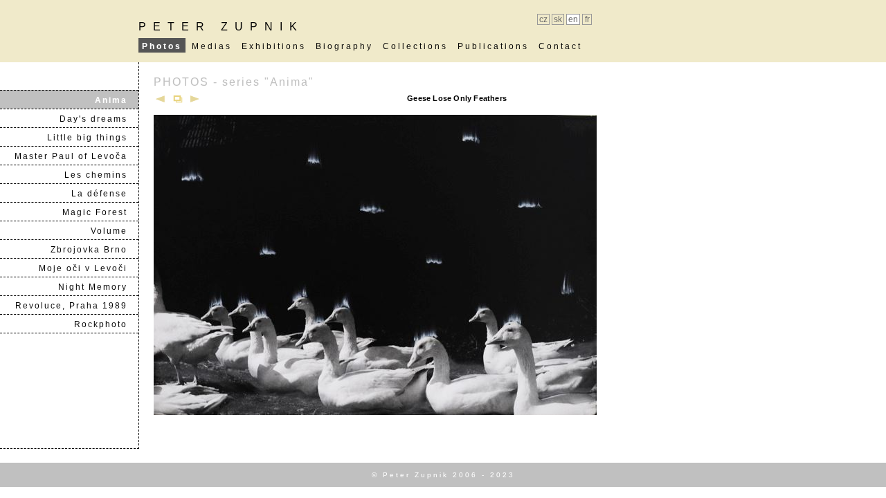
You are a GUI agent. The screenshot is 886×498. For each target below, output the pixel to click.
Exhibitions (274, 46)
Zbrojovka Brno (94, 250)
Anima (116, 100)
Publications (493, 46)
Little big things (92, 137)
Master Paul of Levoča (76, 156)
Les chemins (101, 175)
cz (543, 19)
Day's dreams (99, 119)
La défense (104, 194)
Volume (114, 231)
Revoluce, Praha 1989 (76, 306)
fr (587, 19)
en (573, 19)
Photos (162, 46)
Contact (560, 46)
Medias (212, 46)
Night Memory (98, 287)
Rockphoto (106, 324)
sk (558, 19)
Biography (344, 46)
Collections (415, 46)
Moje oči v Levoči (88, 268)
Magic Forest (100, 212)
